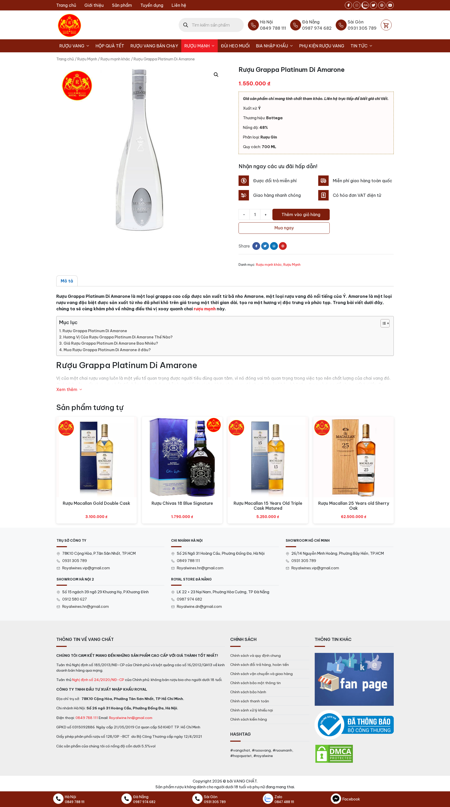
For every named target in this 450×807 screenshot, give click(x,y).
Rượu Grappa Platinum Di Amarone (95, 331)
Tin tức (359, 45)
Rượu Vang (71, 45)
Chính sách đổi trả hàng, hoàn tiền (259, 664)
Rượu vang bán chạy (154, 45)
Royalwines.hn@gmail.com (200, 568)
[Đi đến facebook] (348, 5)
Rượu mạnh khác (115, 58)
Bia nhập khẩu (272, 45)
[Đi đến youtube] (390, 5)
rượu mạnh (205, 308)
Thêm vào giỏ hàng (301, 214)
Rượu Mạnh (197, 45)
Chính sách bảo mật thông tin (255, 682)
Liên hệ (179, 5)
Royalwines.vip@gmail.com (86, 568)
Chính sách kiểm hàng (248, 719)
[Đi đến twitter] (373, 5)
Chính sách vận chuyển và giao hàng (261, 673)
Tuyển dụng (151, 5)
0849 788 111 (188, 560)
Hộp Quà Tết (110, 45)
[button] (216, 74)
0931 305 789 (74, 560)
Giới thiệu (94, 5)
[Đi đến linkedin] (274, 246)
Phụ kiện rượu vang (321, 45)
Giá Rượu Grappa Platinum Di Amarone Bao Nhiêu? (111, 343)
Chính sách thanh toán (249, 701)
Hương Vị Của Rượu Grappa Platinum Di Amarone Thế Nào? (118, 337)
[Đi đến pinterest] (381, 5)
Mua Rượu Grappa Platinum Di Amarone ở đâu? (107, 350)
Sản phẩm (122, 5)
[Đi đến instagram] (356, 5)
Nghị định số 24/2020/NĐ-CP (98, 679)
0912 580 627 (74, 599)
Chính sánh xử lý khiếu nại (251, 710)
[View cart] (386, 25)
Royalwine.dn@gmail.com (199, 606)
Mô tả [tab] (67, 280)
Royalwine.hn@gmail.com (130, 717)
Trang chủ (66, 5)
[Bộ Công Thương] (354, 725)
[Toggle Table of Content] (382, 323)
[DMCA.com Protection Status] (334, 753)
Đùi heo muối (235, 45)
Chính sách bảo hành (248, 692)
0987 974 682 (189, 599)
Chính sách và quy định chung (255, 655)
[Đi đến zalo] (365, 5)
